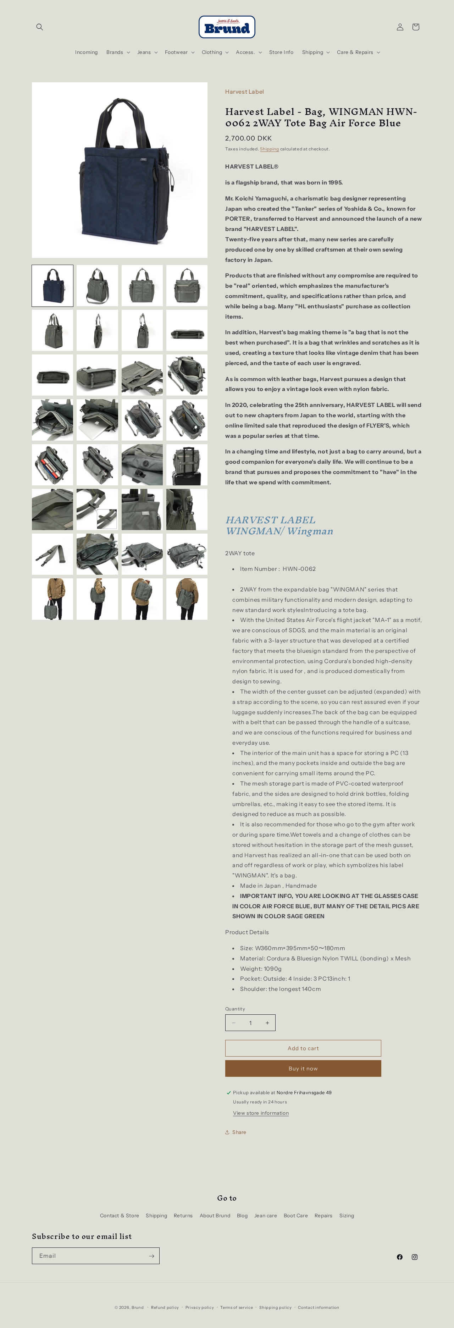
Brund (138, 1307)
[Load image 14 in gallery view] (97, 419)
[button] (40, 27)
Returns (183, 1215)
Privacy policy (200, 1307)
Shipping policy (275, 1307)
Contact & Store (119, 1215)
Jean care (265, 1215)
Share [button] (239, 1132)
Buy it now (303, 1068)
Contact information (318, 1307)
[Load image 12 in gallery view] (186, 375)
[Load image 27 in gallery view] (142, 554)
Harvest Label (244, 91)
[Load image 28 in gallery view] (186, 554)
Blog (242, 1215)
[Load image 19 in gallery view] (142, 464)
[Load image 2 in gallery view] (97, 285)
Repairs (324, 1215)
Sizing (346, 1215)
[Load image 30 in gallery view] (97, 598)
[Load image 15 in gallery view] (142, 419)
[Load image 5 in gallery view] (52, 330)
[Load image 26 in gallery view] (97, 554)
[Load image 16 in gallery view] (186, 419)
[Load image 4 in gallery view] (186, 285)
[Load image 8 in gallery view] (186, 330)
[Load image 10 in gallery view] (97, 375)
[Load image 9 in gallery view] (52, 375)
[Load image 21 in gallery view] (52, 509)
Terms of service (236, 1307)
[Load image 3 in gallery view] (142, 285)
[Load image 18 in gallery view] (97, 464)
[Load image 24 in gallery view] (186, 509)
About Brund (215, 1215)
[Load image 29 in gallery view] (52, 598)
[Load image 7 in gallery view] (142, 330)
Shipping (269, 148)
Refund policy (165, 1307)
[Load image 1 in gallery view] (52, 285)
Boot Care (296, 1215)
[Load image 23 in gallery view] (142, 509)
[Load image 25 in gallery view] (52, 554)
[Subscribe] (151, 1256)
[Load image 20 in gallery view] (186, 464)
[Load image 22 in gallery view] (97, 509)
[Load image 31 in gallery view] (142, 598)
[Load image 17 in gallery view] (52, 464)
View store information (261, 1113)
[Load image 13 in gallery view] (52, 419)
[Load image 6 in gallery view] (97, 330)
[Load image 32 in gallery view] (186, 598)
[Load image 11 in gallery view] (142, 375)
